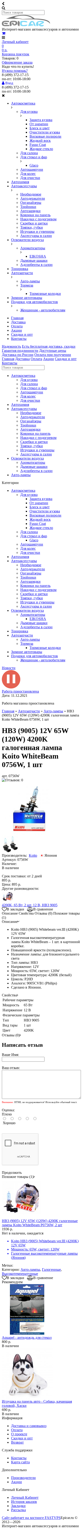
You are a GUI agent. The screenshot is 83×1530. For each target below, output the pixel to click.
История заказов (24, 1502)
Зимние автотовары (26, 298)
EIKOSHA (38, 256)
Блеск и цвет (40, 128)
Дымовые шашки (33, 260)
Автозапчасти (22, 273)
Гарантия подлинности (20, 351)
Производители (23, 1478)
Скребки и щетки (34, 223)
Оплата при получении (52, 355)
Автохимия (20, 182)
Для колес (28, 174)
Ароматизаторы (32, 248)
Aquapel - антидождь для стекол (27, 1337)
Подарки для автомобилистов (34, 302)
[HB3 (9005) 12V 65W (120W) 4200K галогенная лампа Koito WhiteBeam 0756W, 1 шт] (28, 833)
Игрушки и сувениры (37, 231)
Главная (17, 318)
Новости (8, 668)
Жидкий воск (40, 140)
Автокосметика (23, 103)
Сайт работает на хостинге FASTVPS (31, 1518)
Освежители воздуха (27, 240)
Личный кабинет (15, 42)
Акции (16, 330)
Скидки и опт (22, 334)
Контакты (19, 339)
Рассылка (18, 1510)
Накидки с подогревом (38, 219)
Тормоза (26, 285)
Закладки (18, 1506)
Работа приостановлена (20, 691)
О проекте (19, 1434)
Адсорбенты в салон (36, 265)
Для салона (29, 153)
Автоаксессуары (24, 186)
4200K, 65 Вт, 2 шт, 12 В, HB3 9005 (29, 905)
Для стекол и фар (33, 157)
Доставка (18, 322)
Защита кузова (41, 120)
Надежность (11, 346)
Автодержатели (32, 198)
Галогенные (51, 1269)
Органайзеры (30, 203)
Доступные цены (52, 351)
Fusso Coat (38, 145)
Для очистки (30, 178)
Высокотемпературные (20, 1274)
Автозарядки (30, 211)
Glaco (34, 165)
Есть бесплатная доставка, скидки (48, 346)
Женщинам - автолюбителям (42, 310)
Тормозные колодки (45, 294)
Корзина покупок (15, 54)
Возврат (17, 1442)
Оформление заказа (17, 62)
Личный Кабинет (25, 1497)
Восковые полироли (45, 136)
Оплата (17, 326)
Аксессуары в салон (36, 236)
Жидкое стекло (41, 149)
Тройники (28, 207)
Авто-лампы (30, 281)
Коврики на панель (35, 215)
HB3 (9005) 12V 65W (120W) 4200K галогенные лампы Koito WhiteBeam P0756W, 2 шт (40, 1223)
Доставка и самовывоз (28, 1426)
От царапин (39, 124)
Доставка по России (17, 355)
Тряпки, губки (31, 227)
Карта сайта (20, 1462)
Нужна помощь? (15, 71)
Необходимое (30, 194)
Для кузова (29, 112)
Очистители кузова (45, 132)
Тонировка (19, 269)
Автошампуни (31, 169)
